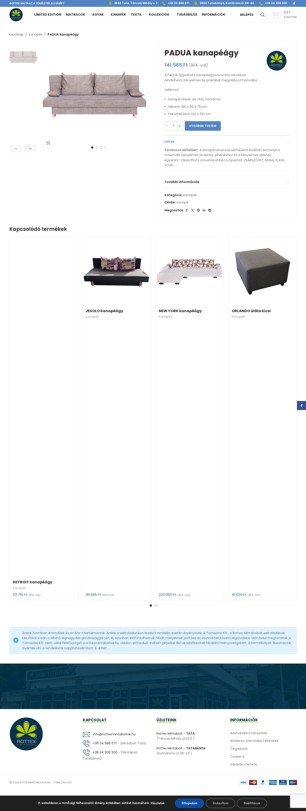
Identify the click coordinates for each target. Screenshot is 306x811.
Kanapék (35, 34)
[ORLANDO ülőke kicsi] (262, 271)
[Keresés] (263, 14)
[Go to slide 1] (92, 147)
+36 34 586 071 (104, 743)
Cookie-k (237, 756)
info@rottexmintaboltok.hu (114, 734)
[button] (16, 148)
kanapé (182, 202)
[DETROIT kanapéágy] (43, 407)
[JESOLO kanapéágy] (116, 271)
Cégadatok (239, 748)
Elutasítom (220, 803)
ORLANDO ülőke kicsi (251, 311)
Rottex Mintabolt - (176, 733)
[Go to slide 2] (97, 147)
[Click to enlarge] (48, 143)
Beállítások (252, 803)
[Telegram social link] (210, 210)
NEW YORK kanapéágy (180, 311)
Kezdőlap (16, 34)
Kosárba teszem (202, 126)
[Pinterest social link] (198, 210)
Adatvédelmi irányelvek (248, 733)
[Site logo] (16, 14)
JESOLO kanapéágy (104, 311)
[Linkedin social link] (204, 210)
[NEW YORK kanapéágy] (189, 271)
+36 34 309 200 (104, 752)
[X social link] (192, 210)
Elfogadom (189, 803)
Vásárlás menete (243, 764)
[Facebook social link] (294, 3)
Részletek (158, 803)
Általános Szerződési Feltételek (254, 741)
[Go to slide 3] (101, 147)
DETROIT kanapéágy (32, 582)
